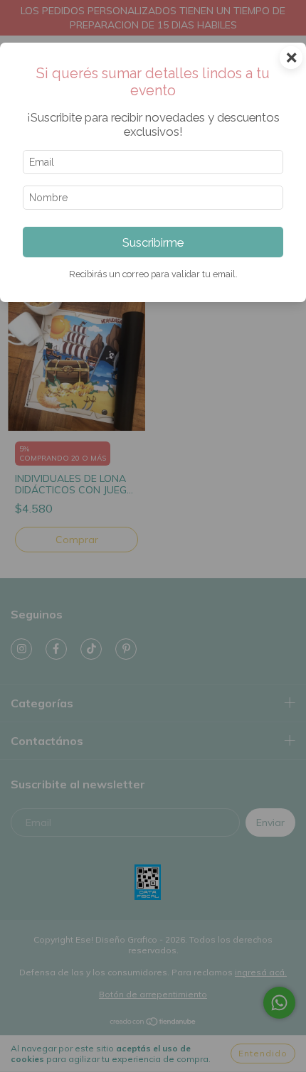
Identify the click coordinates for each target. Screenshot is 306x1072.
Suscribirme (153, 242)
